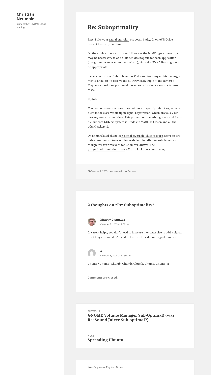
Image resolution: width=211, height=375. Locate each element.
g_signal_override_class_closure (142, 136)
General (132, 171)
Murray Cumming (112, 219)
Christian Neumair (25, 16)
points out (105, 108)
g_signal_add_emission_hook (106, 149)
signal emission (119, 39)
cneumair (117, 171)
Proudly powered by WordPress (105, 367)
